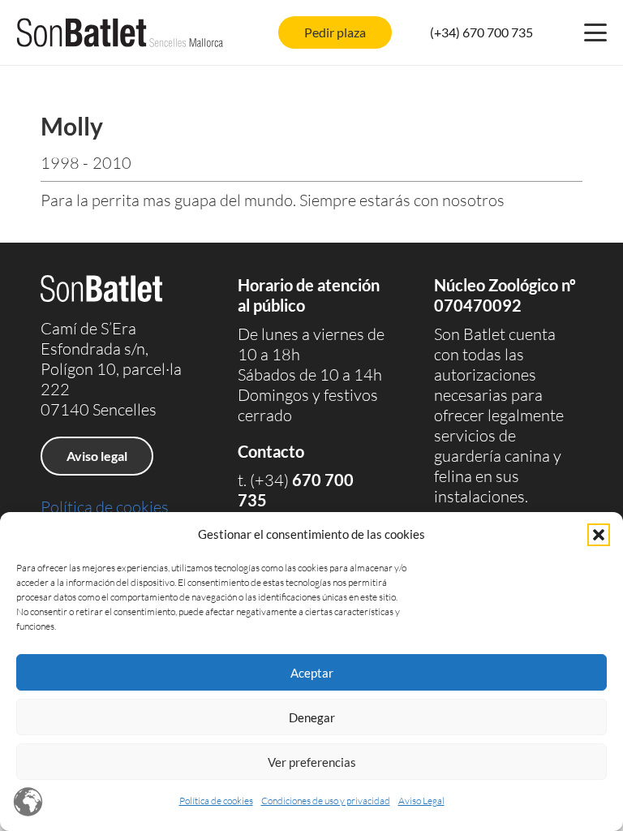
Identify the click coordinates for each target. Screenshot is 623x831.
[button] (599, 535)
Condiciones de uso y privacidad (325, 800)
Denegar (312, 717)
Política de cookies (216, 800)
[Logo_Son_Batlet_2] (120, 32)
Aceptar (311, 672)
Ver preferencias (312, 762)
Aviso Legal (421, 800)
